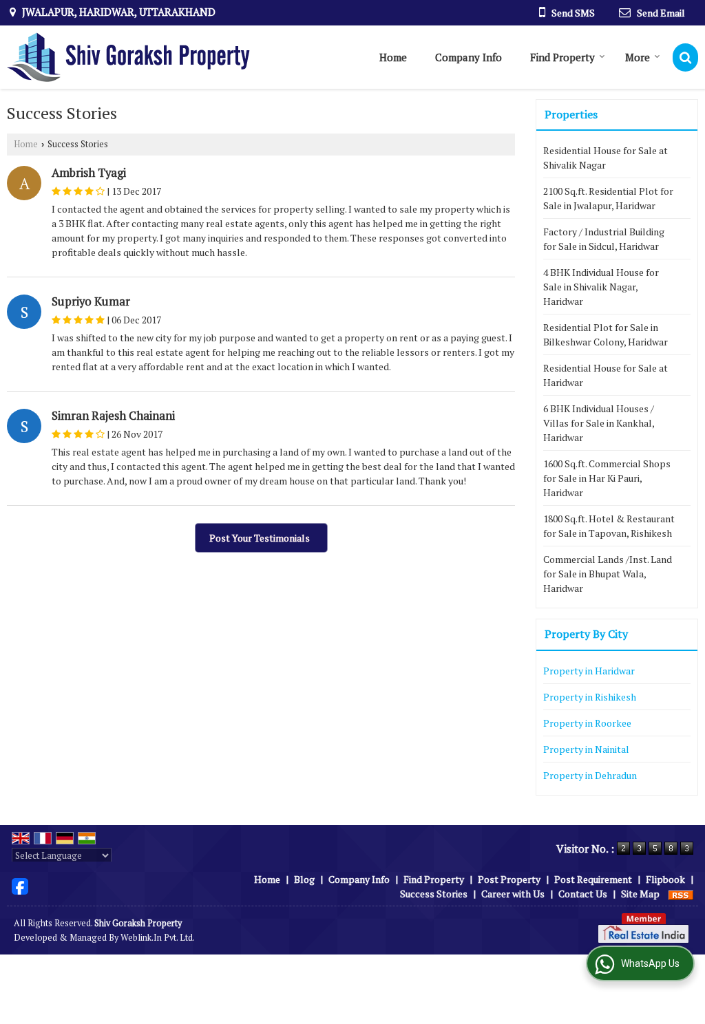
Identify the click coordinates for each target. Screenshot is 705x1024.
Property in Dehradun (590, 775)
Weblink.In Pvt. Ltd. (157, 937)
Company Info (468, 57)
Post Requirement (593, 879)
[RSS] (681, 893)
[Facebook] (20, 885)
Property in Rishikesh (589, 696)
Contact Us (582, 893)
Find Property (562, 57)
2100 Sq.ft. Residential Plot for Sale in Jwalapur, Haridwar (608, 198)
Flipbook (665, 879)
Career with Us (513, 893)
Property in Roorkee (587, 722)
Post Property (509, 879)
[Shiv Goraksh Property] (128, 57)
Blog (304, 879)
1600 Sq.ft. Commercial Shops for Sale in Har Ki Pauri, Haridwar (607, 478)
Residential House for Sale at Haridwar (605, 375)
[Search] (685, 57)
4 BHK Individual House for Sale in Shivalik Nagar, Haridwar (601, 287)
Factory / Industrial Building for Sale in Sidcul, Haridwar (603, 239)
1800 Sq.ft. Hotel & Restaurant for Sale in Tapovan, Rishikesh (609, 526)
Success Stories (433, 893)
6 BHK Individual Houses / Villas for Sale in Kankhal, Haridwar (598, 423)
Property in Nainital (586, 749)
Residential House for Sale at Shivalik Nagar (605, 157)
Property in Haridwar (589, 670)
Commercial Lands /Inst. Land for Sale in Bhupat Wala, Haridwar (607, 574)
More (637, 57)
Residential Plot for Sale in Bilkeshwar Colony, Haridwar (605, 334)
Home (393, 57)
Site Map (640, 893)
